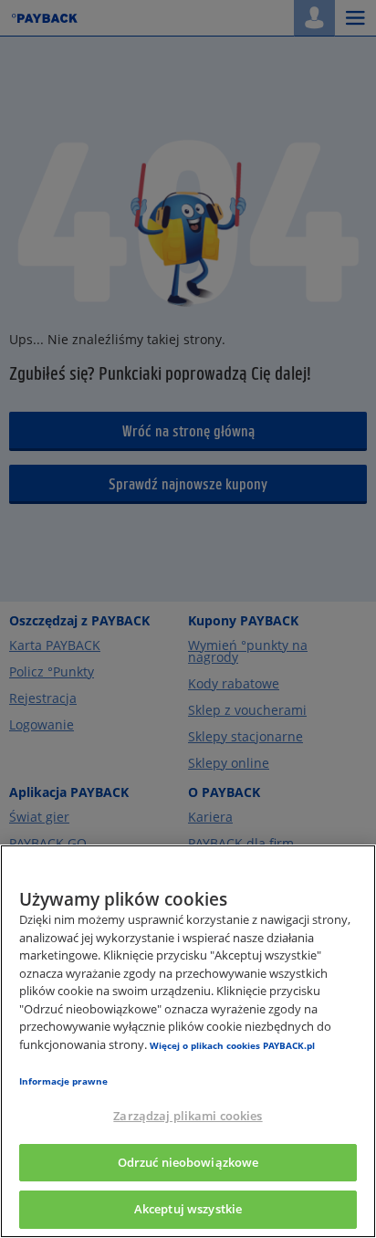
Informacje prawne (63, 1081)
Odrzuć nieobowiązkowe (188, 1162)
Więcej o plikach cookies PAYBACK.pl (232, 1045)
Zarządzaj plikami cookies (187, 1115)
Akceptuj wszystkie (188, 1209)
